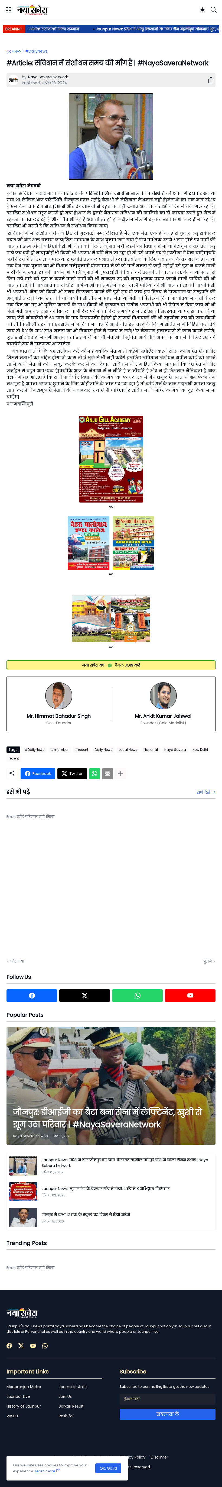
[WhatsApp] (94, 773)
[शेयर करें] (208, 80)
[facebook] (31, 995)
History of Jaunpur (23, 1406)
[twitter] (84, 995)
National (151, 749)
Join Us (65, 1396)
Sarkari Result (71, 1406)
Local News (128, 749)
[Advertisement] (60, 893)
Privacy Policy (132, 1457)
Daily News (103, 749)
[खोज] (213, 9)
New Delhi (200, 749)
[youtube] (190, 995)
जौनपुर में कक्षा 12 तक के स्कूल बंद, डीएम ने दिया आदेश (86, 1214)
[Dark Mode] (202, 9)
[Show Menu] (8, 9)
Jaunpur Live (18, 1396)
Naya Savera (175, 749)
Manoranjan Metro (23, 1386)
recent (14, 758)
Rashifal (66, 1416)
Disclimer (159, 1457)
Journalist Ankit (73, 1386)
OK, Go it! (108, 1468)
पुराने (207, 961)
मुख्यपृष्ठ (13, 51)
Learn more (45, 1471)
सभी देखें (203, 792)
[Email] (107, 773)
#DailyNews (36, 51)
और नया (17, 961)
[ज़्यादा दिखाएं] (120, 773)
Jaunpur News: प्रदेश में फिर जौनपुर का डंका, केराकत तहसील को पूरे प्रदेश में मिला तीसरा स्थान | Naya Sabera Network (125, 1162)
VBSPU (12, 1416)
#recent (81, 749)
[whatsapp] (137, 995)
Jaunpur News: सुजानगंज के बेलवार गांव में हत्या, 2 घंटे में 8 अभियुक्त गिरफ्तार (105, 1188)
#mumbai (59, 749)
